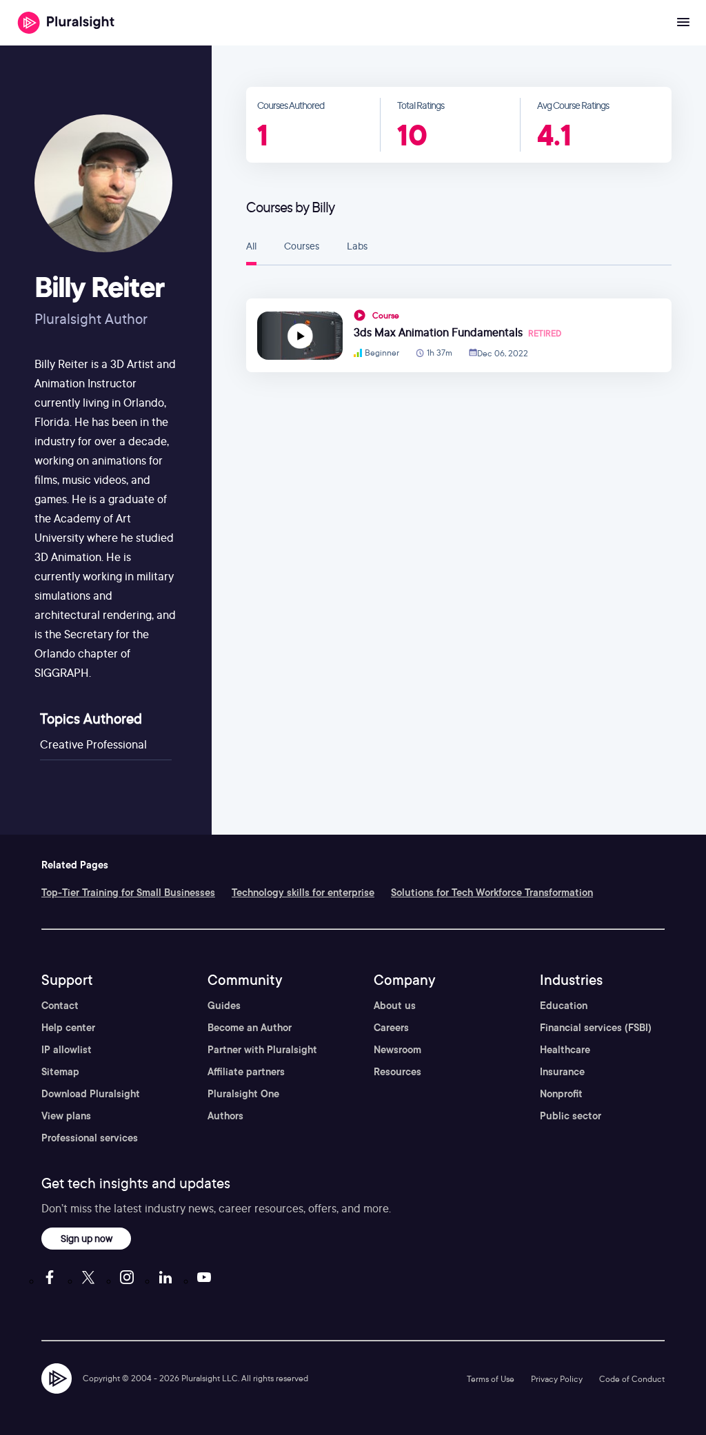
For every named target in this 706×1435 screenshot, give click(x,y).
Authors (225, 1115)
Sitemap (60, 1071)
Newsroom (397, 1049)
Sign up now (86, 1238)
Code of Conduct (632, 1379)
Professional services (89, 1137)
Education (563, 1005)
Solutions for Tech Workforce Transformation (492, 892)
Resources (397, 1071)
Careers (391, 1027)
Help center (68, 1027)
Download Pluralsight (90, 1093)
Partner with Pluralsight (262, 1049)
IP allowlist (66, 1049)
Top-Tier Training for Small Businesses (128, 892)
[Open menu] (683, 22)
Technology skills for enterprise (303, 892)
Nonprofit (561, 1093)
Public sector (570, 1115)
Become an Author (250, 1027)
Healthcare (565, 1049)
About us (395, 1005)
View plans (66, 1115)
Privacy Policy (557, 1379)
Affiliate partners (246, 1071)
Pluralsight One (243, 1093)
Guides (224, 1005)
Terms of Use (490, 1379)
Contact (60, 1005)
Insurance (562, 1071)
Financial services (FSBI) (596, 1027)
